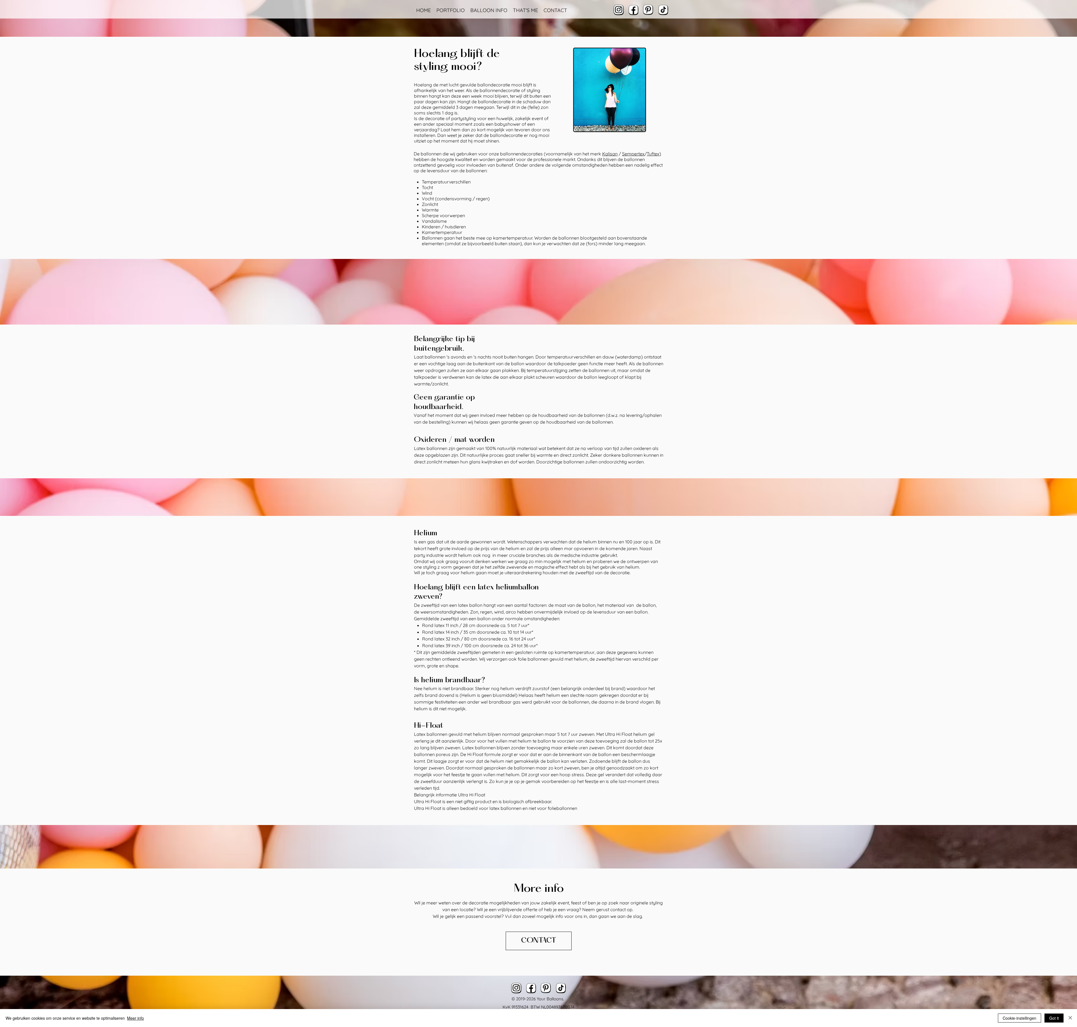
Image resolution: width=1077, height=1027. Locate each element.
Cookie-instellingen (1019, 1018)
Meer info (135, 1018)
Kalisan (610, 154)
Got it (1054, 1018)
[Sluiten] (1070, 1018)
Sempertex (633, 154)
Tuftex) (654, 154)
